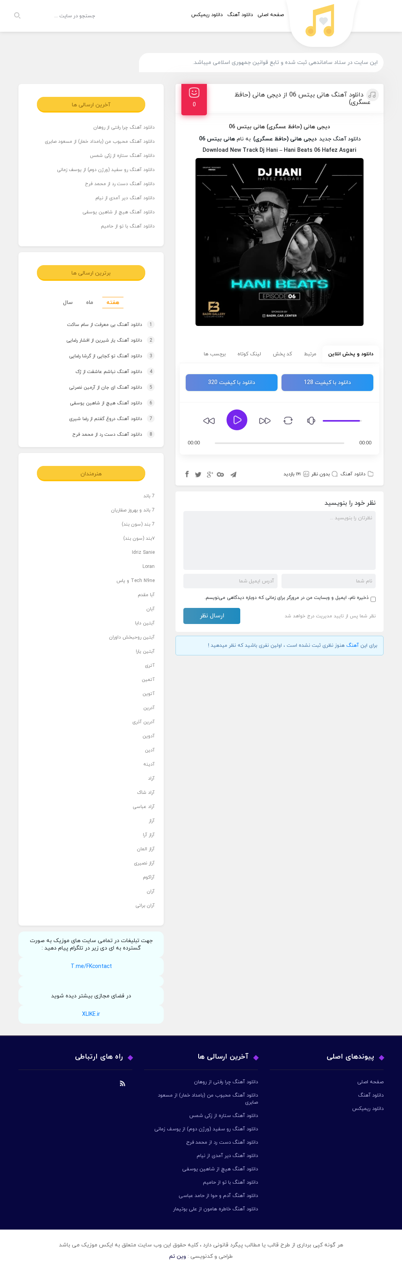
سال (68, 302)
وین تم (177, 1256)
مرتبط (310, 354)
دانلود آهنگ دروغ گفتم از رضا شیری (100, 419)
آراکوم (149, 877)
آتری (150, 665)
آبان (150, 609)
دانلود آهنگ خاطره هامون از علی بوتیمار (215, 1209)
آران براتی (145, 905)
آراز (152, 821)
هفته (112, 302)
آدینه (149, 764)
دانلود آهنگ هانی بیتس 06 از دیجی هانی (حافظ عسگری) (302, 99)
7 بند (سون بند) (138, 524)
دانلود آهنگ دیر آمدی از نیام (125, 198)
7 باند (149, 496)
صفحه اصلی (271, 14)
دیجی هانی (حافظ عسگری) (285, 139)
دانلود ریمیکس (207, 14)
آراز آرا (149, 835)
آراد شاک (146, 793)
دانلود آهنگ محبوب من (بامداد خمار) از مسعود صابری (100, 141)
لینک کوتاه (249, 354)
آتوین (149, 694)
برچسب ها (215, 354)
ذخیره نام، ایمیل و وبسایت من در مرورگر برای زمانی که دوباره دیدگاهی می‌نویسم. (287, 598)
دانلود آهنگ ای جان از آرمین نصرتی (100, 387)
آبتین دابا (145, 623)
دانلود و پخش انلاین (350, 354)
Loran (149, 567)
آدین (150, 750)
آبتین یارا (145, 651)
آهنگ (352, 645)
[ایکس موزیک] (322, 25)
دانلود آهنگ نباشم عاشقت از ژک (103, 372)
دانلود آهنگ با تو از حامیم (128, 226)
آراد (151, 778)
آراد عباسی (144, 807)
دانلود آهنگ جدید (340, 139)
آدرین (149, 708)
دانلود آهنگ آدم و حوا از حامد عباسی (218, 1195)
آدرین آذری (143, 722)
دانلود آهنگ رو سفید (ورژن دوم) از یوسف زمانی (106, 170)
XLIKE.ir (91, 1014)
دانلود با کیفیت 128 (327, 382)
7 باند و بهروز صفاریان (133, 510)
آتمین (148, 680)
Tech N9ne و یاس (136, 581)
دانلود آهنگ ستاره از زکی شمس (122, 156)
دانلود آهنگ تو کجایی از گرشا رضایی (99, 356)
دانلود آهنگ (240, 14)
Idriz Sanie (143, 552)
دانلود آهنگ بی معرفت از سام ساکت (98, 325)
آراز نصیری (144, 863)
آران (151, 891)
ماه (89, 302)
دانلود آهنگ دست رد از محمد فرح (120, 184)
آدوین (149, 736)
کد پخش (282, 354)
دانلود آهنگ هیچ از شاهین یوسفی (118, 212)
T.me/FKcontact (91, 966)
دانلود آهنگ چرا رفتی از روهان (124, 127)
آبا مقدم (146, 595)
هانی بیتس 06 (217, 139)
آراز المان (146, 849)
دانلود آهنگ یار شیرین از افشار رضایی (98, 340)
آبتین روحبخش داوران (132, 637)
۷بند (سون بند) (139, 538)
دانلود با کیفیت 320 (231, 382)
